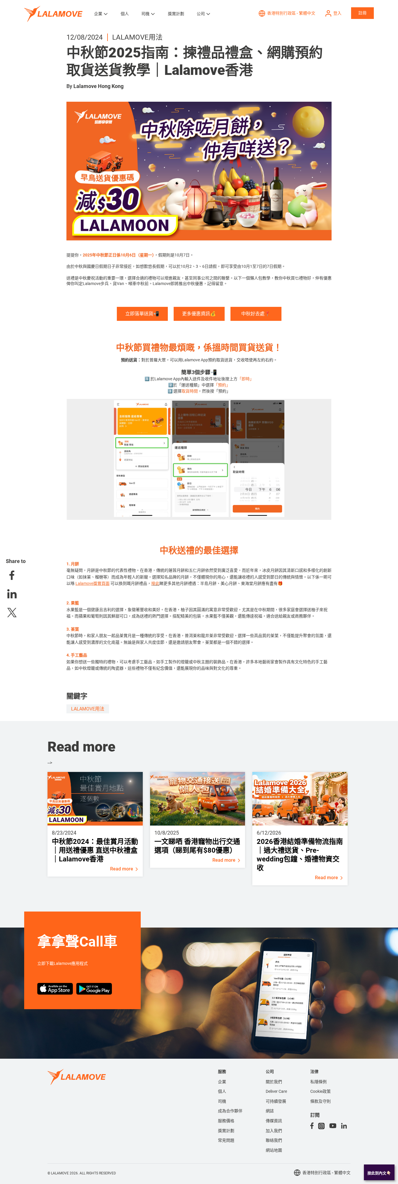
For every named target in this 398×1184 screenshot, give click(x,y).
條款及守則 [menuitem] (320, 1101)
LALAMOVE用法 (87, 709)
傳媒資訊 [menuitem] (274, 1120)
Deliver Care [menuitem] (276, 1091)
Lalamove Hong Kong (98, 86)
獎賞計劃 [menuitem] (226, 1130)
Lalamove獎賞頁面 (92, 583)
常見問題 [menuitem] (226, 1140)
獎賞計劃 (176, 13)
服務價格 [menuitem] (226, 1120)
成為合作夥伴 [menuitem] (230, 1111)
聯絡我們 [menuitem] (274, 1140)
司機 (145, 13)
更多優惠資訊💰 (199, 313)
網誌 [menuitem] (270, 1111)
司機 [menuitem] (222, 1101)
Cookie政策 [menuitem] (320, 1091)
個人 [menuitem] (222, 1091)
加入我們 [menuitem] (274, 1130)
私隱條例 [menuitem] (318, 1081)
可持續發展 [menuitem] (276, 1101)
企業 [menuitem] (222, 1081)
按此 (155, 583)
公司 (201, 13)
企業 (98, 13)
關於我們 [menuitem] (274, 1081)
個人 (125, 13)
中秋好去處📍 (255, 313)
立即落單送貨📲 (142, 313)
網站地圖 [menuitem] (274, 1150)
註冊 (362, 12)
